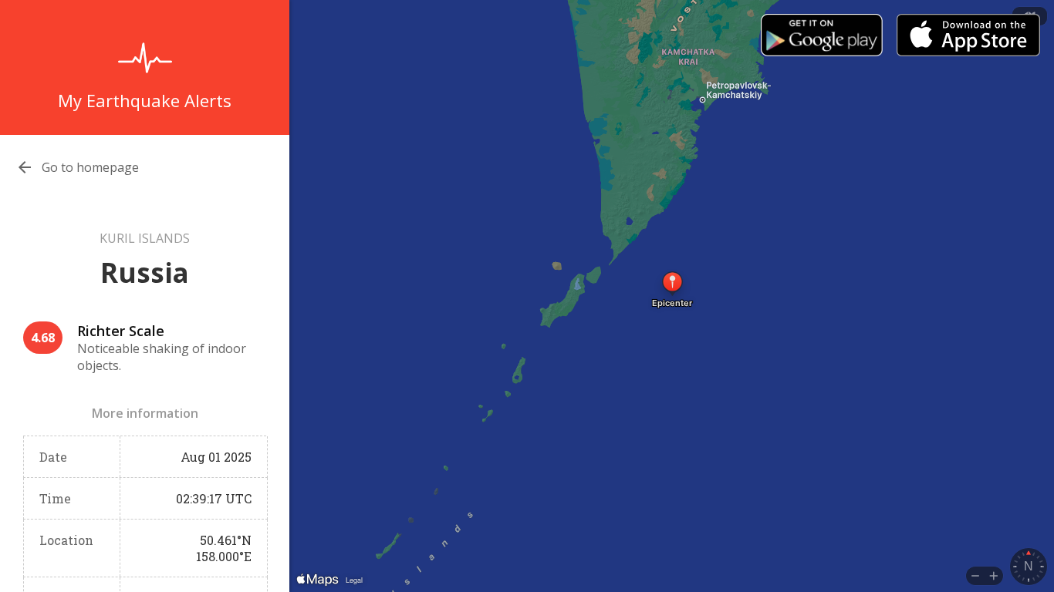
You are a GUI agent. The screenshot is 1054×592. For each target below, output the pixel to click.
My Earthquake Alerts (144, 100)
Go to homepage (90, 167)
